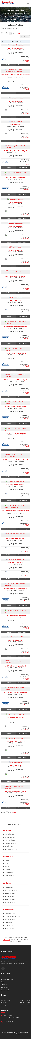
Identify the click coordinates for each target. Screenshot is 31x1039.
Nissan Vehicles (10, 899)
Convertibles (9, 873)
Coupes (7, 870)
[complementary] (26, 1034)
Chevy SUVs (9, 925)
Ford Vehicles (9, 887)
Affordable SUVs (10, 913)
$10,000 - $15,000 (10, 840)
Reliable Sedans (10, 919)
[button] (13, 53)
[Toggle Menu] (28, 3)
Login (17, 1032)
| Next (17, 34)
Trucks (7, 867)
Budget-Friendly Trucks (12, 916)
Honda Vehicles (10, 896)
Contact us (6, 939)
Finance (3, 982)
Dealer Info (5, 987)
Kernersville (26, 113)
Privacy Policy (5, 990)
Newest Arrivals (10, 928)
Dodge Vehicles (10, 902)
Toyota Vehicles (10, 893)
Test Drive (8, 65)
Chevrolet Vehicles (11, 890)
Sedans (7, 861)
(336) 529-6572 (8, 1022)
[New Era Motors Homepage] (15, 957)
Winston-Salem (26, 60)
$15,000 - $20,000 (10, 843)
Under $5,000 (9, 834)
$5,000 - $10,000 (10, 837)
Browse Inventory (7, 979)
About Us (4, 985)
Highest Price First (11, 849)
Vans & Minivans (10, 876)
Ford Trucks (8, 922)
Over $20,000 (9, 846)
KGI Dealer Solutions (20, 1033)
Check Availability (22, 65)
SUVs (6, 864)
